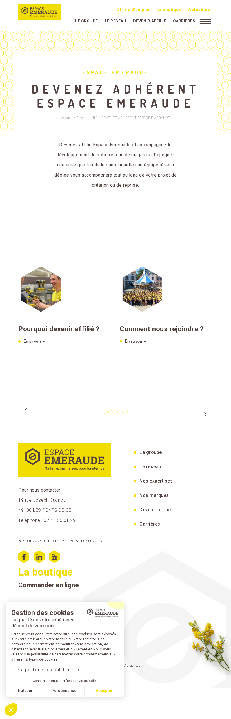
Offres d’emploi (133, 9)
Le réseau (115, 21)
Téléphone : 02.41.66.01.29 (46, 520)
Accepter (104, 690)
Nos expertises (156, 481)
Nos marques (154, 495)
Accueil (67, 118)
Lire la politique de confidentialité (46, 669)
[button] (11, 709)
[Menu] (205, 21)
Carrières (184, 21)
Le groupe (86, 21)
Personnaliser (65, 690)
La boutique (169, 9)
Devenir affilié (149, 21)
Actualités (199, 9)
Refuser (25, 690)
